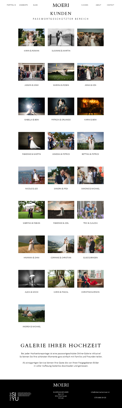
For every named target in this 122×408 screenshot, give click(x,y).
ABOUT (98, 5)
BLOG (35, 5)
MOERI (61, 5)
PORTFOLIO (11, 5)
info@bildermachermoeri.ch (100, 392)
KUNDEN (84, 5)
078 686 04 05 (100, 398)
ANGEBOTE (23, 5)
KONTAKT (110, 5)
